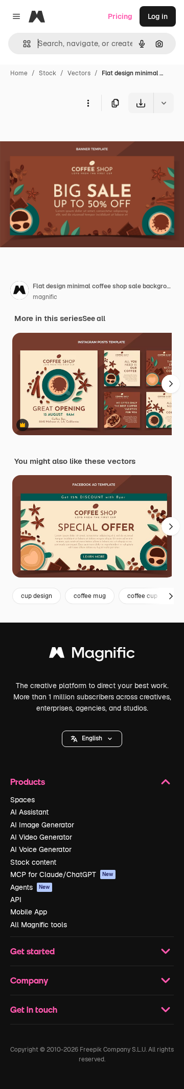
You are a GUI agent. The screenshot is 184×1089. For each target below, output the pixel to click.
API (15, 899)
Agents (30, 887)
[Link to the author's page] (19, 292)
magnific (45, 297)
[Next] (171, 384)
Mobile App (28, 911)
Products (27, 781)
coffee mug (90, 596)
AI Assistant (29, 812)
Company (29, 980)
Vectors (78, 73)
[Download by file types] (163, 103)
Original (65, 137)
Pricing (120, 16)
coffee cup (142, 596)
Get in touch (33, 1009)
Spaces (22, 799)
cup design (36, 596)
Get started (32, 951)
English (92, 738)
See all (93, 318)
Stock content (33, 862)
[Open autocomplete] (23, 44)
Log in (158, 16)
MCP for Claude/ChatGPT (61, 874)
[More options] (88, 103)
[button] (92, 739)
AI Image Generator (42, 824)
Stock (47, 73)
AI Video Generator (41, 837)
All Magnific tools (38, 924)
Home (19, 73)
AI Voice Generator (41, 849)
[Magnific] (92, 655)
